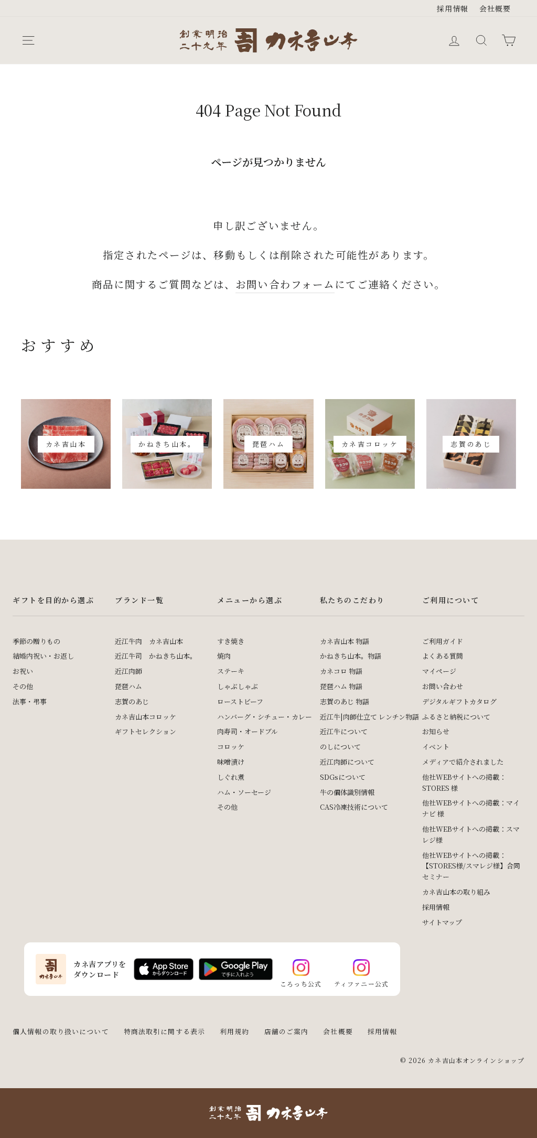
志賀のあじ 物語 (344, 701)
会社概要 (495, 8)
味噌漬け (230, 762)
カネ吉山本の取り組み (456, 892)
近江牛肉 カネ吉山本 (149, 641)
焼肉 (224, 656)
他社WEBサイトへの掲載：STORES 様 (464, 782)
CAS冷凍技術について (354, 807)
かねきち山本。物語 (350, 656)
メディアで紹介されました (462, 762)
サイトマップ (442, 922)
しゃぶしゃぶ (237, 686)
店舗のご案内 (286, 1031)
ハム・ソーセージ (244, 792)
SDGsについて (343, 777)
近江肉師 (128, 671)
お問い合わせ (442, 686)
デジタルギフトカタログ (459, 701)
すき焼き (230, 641)
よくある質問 (442, 656)
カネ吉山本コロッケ (145, 717)
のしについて (340, 746)
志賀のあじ (132, 701)
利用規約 (235, 1031)
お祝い (23, 671)
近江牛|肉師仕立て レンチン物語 (369, 717)
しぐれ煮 (230, 777)
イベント (435, 746)
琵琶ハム (128, 686)
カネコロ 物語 (341, 671)
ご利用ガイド (442, 641)
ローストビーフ (240, 701)
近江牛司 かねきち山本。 (156, 656)
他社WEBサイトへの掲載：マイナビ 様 (471, 808)
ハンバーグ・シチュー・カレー (264, 717)
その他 (23, 686)
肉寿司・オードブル (247, 731)
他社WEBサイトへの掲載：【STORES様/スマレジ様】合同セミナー (471, 866)
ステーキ (230, 671)
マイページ (439, 671)
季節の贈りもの (36, 641)
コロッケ (230, 746)
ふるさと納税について (456, 717)
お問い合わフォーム (285, 284)
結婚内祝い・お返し (43, 656)
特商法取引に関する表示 (164, 1031)
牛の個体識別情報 (347, 792)
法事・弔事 (30, 701)
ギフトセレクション (145, 731)
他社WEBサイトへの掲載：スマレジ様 (471, 834)
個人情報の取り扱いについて (61, 1031)
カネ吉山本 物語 (344, 641)
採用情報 (453, 8)
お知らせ (435, 731)
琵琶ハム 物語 (341, 686)
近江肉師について (347, 762)
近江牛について (344, 731)
